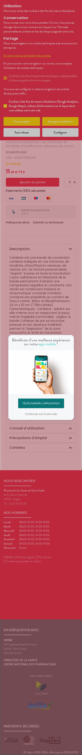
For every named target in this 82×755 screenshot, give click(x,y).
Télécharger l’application (41, 403)
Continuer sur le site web (41, 414)
